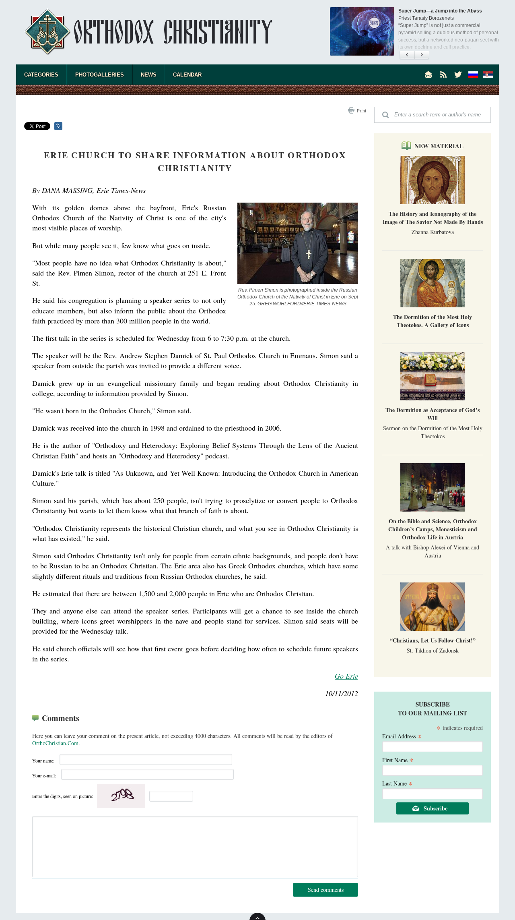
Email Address (402, 735)
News (149, 75)
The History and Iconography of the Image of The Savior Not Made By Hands (433, 217)
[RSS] (443, 74)
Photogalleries (99, 75)
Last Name (397, 783)
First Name (398, 759)
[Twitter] (458, 74)
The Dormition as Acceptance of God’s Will (432, 414)
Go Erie (346, 676)
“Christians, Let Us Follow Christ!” (433, 640)
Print (361, 110)
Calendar (187, 75)
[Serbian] (488, 74)
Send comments (326, 889)
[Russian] (473, 74)
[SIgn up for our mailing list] (428, 74)
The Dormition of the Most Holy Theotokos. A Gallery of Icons (432, 321)
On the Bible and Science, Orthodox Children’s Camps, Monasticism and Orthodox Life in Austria (432, 529)
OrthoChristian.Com (55, 743)
